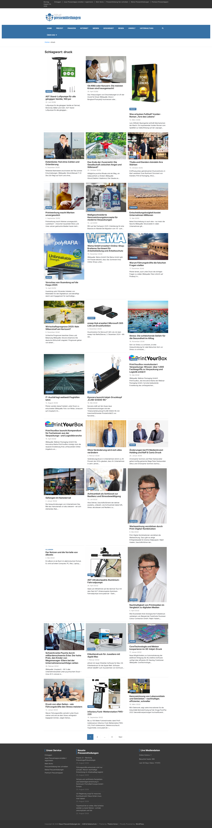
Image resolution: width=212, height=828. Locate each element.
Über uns (51, 35)
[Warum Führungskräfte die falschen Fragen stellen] (148, 246)
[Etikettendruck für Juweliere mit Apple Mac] (106, 637)
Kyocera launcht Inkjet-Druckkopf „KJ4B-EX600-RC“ (104, 398)
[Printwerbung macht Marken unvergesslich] (64, 196)
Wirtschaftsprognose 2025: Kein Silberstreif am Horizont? (62, 327)
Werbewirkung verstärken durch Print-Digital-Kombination (146, 527)
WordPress (140, 824)
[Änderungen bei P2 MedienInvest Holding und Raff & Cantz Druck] (148, 433)
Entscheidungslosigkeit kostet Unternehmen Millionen (145, 213)
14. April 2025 (50, 288)
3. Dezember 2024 (94, 329)
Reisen (121, 28)
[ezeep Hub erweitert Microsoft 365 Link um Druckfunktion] (106, 310)
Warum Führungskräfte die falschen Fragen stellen (147, 264)
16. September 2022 (94, 717)
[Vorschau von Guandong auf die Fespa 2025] (64, 256)
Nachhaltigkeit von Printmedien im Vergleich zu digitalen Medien (146, 606)
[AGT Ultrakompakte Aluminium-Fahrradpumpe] (106, 562)
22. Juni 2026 (50, 102)
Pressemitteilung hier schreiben (117, 2)
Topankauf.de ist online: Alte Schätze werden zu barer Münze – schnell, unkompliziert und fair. (89, 808)
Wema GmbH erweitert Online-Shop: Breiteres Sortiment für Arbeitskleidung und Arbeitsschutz (105, 248)
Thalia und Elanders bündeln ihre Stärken (146, 163)
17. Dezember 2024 (136, 268)
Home (49, 28)
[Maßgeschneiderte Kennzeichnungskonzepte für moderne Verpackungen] (106, 197)
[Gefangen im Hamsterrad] (64, 481)
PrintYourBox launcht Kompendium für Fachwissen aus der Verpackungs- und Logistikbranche (63, 433)
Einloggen (57, 2)
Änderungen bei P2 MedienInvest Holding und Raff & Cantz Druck (146, 451)
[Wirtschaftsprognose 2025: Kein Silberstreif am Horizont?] (64, 312)
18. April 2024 (50, 439)
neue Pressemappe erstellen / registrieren (78, 2)
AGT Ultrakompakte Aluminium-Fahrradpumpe (103, 581)
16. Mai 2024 (92, 403)
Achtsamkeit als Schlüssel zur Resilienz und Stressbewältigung (104, 495)
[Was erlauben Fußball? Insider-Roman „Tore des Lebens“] (145, 84)
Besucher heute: (145, 759)
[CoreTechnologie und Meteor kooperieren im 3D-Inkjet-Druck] (148, 633)
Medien (96, 28)
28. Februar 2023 (51, 666)
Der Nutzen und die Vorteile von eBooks (61, 553)
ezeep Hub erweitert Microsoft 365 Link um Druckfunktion (105, 324)
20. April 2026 (92, 91)
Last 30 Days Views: (147, 763)
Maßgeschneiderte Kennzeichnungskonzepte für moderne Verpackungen (102, 217)
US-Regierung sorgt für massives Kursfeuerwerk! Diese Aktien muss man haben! (88, 796)
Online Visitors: (145, 755)
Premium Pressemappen (160, 2)
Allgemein (49, 549)
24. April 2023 (92, 586)
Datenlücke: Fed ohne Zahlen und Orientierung (62, 163)
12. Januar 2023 (51, 710)
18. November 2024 (136, 341)
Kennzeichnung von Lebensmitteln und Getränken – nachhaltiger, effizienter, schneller (147, 699)
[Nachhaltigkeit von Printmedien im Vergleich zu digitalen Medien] (147, 574)
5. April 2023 (134, 610)
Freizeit (59, 28)
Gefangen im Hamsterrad (58, 498)
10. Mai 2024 (134, 375)
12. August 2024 (51, 403)
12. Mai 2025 (134, 218)
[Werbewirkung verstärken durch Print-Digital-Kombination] (147, 496)
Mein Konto (100, 2)
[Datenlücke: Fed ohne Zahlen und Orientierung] (64, 145)
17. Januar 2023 (135, 652)
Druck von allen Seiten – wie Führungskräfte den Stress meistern (63, 705)
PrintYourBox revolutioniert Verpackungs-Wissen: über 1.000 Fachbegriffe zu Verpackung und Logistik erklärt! (146, 368)
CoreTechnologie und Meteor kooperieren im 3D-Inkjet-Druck (145, 647)
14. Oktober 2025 (135, 168)
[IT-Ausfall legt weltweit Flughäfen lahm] (64, 374)
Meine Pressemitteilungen (140, 2)
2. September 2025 (52, 218)
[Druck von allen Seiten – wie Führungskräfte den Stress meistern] (64, 690)
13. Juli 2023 (92, 499)
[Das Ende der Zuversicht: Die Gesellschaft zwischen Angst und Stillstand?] (106, 146)
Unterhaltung (146, 28)
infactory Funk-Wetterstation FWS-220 (105, 713)
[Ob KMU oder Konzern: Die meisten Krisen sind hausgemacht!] (106, 69)
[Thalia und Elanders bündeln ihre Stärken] (148, 146)
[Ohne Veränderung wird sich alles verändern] (106, 433)
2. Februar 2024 (93, 456)
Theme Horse (112, 824)
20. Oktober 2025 (93, 170)
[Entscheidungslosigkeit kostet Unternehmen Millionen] (148, 196)
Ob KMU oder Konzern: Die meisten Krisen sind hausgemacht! (105, 87)
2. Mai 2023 (49, 558)
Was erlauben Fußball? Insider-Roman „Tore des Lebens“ (145, 115)
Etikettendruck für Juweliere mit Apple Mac (103, 655)
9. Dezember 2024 (52, 332)
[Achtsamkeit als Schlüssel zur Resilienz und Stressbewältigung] (106, 479)
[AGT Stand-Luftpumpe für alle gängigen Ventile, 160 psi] (64, 75)
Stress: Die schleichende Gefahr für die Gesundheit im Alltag (147, 337)
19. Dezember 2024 (94, 254)
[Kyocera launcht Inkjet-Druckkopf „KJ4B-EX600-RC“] (106, 374)
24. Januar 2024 (135, 456)
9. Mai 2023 (133, 532)
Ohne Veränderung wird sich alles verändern (104, 451)
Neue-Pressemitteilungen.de (69, 824)
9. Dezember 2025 (52, 167)
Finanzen (72, 28)
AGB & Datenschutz (89, 824)
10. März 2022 (134, 704)
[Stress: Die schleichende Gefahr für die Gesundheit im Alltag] (148, 317)
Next (120, 737)
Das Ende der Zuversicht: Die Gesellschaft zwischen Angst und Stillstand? (104, 164)
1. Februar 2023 (93, 660)
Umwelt (131, 28)
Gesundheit (108, 28)
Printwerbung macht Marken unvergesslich (60, 213)
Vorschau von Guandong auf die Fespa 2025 (61, 283)
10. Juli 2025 (92, 223)
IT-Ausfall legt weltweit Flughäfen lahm (62, 398)
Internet (84, 28)
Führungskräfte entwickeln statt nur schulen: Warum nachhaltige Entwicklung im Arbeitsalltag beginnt (89, 769)
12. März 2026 (134, 120)
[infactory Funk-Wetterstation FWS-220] (106, 694)
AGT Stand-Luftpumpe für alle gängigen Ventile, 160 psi (60, 97)
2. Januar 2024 (50, 501)
